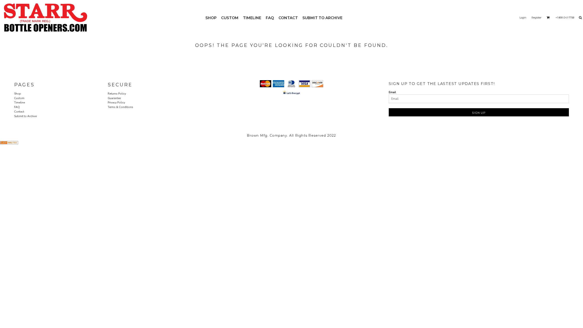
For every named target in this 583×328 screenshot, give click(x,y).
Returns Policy (117, 93)
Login (522, 17)
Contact (19, 111)
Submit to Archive (25, 116)
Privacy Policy (116, 102)
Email (392, 92)
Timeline (19, 102)
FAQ (17, 107)
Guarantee (114, 98)
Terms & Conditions (120, 107)
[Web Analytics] (9, 143)
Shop (17, 93)
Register (536, 17)
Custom (19, 98)
